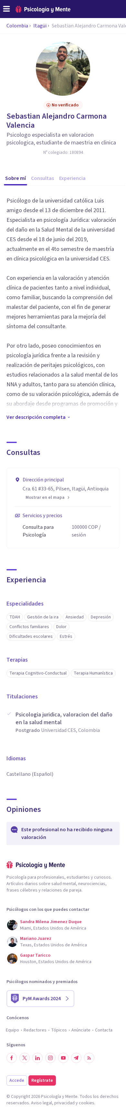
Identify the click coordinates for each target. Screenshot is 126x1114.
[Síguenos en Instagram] (50, 1058)
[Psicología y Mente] (43, 9)
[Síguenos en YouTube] (63, 1058)
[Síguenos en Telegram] (76, 1058)
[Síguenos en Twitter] (24, 1058)
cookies (86, 1103)
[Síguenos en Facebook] (11, 1058)
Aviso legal (41, 1103)
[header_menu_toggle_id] (6, 9)
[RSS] (89, 1058)
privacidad (64, 1103)
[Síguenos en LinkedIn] (37, 1058)
